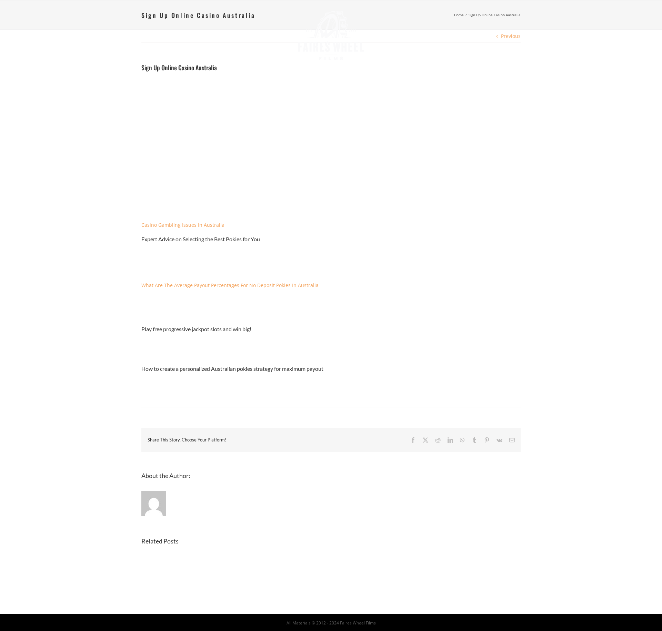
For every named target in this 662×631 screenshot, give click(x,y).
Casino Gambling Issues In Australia (182, 225)
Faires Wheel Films (358, 623)
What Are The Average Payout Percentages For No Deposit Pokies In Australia (230, 285)
